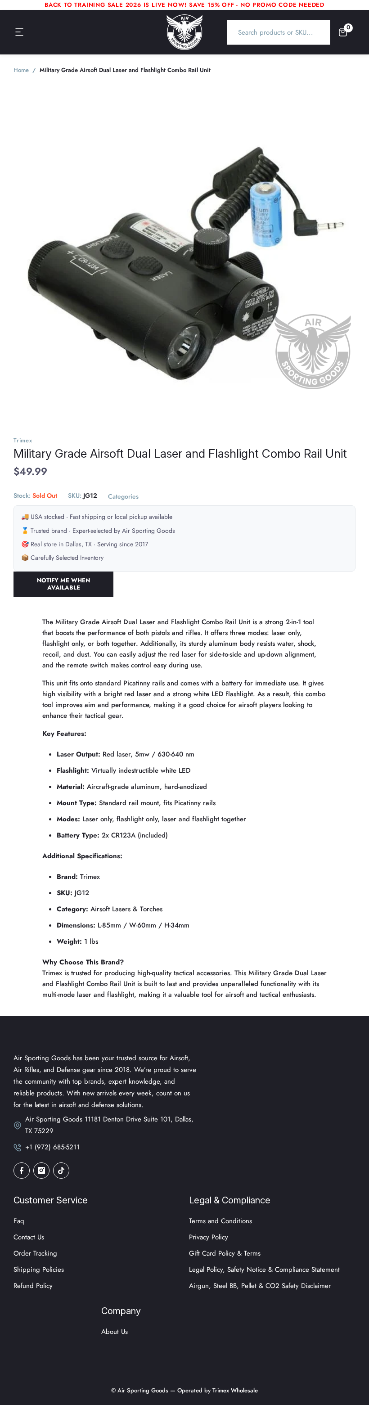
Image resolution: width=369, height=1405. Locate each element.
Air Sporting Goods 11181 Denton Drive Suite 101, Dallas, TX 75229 (109, 1125)
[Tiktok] (61, 1170)
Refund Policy (33, 1286)
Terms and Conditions (220, 1221)
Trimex (23, 440)
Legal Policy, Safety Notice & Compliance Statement (264, 1269)
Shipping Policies (39, 1269)
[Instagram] (41, 1170)
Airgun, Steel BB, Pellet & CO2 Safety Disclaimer (260, 1286)
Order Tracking (35, 1253)
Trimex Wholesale (234, 1390)
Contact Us (29, 1237)
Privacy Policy (208, 1237)
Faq (19, 1221)
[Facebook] (22, 1170)
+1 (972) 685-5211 (52, 1147)
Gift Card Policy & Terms (225, 1253)
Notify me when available (63, 584)
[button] (20, 32)
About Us (114, 1332)
